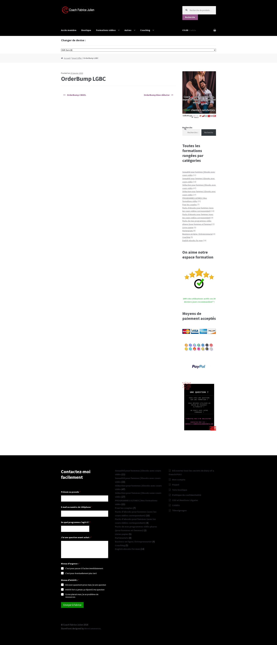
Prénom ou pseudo (70, 492)
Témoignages (179, 510)
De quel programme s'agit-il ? (75, 522)
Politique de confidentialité (186, 495)
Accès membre (68, 30)
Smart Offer (77, 58)
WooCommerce (92, 628)
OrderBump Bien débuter (157, 94)
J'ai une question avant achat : (76, 537)
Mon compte (178, 479)
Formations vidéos (106, 30)
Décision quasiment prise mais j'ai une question (85, 585)
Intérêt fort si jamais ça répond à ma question (84, 589)
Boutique (86, 30)
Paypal (175, 484)
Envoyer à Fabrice (72, 604)
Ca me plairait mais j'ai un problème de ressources (81, 595)
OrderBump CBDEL (76, 94)
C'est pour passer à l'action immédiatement (84, 568)
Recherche (190, 17)
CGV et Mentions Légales (185, 500)
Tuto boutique (179, 489)
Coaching (145, 30)
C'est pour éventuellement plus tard (81, 573)
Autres (128, 30)
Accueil (67, 58)
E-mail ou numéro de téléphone (76, 507)
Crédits (176, 505)
